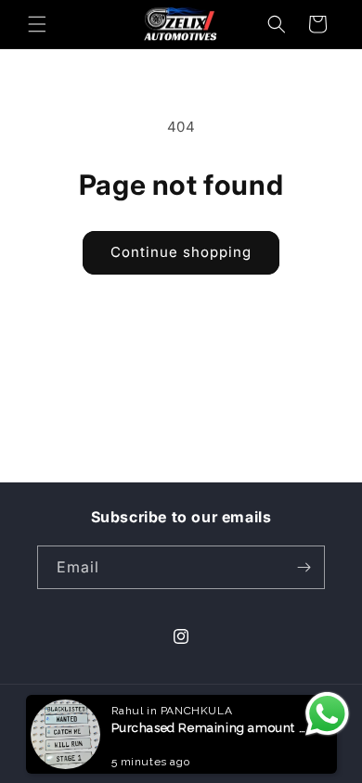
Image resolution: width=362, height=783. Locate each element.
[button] (37, 24)
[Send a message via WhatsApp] (327, 713)
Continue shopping (181, 252)
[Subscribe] (303, 567)
